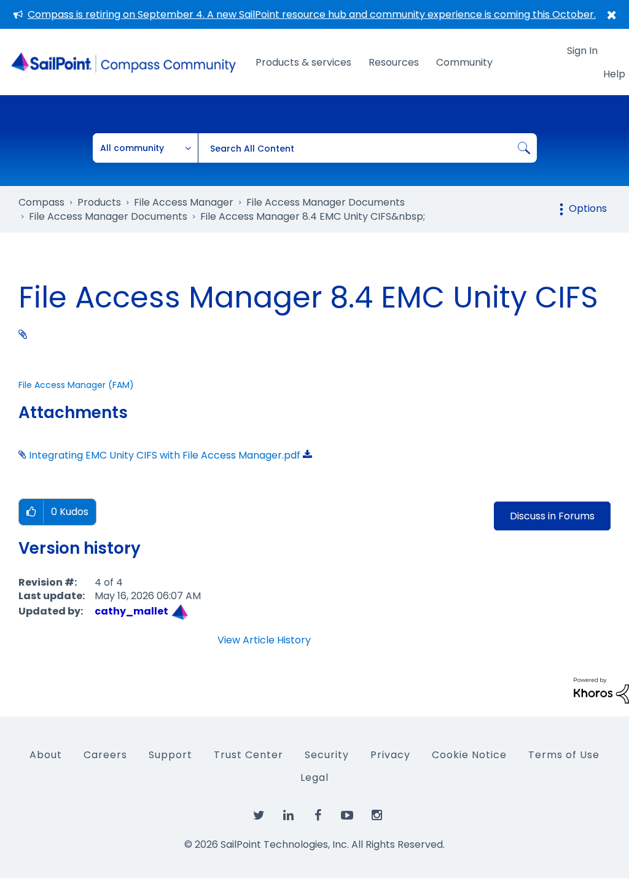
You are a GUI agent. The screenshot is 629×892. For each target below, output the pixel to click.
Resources (394, 62)
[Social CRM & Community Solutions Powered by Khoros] (601, 690)
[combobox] (367, 148)
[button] (31, 512)
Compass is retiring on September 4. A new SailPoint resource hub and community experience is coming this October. (312, 14)
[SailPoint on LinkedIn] (288, 816)
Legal (314, 777)
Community (464, 62)
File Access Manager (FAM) (76, 385)
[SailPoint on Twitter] (258, 816)
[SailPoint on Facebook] (317, 816)
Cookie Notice (469, 755)
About (45, 755)
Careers (105, 755)
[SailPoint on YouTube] (347, 816)
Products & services (303, 62)
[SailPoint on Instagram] (376, 816)
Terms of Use (564, 755)
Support (170, 755)
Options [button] (588, 208)
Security (327, 755)
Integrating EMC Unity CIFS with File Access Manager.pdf (164, 455)
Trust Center (248, 755)
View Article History (264, 640)
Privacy (390, 755)
